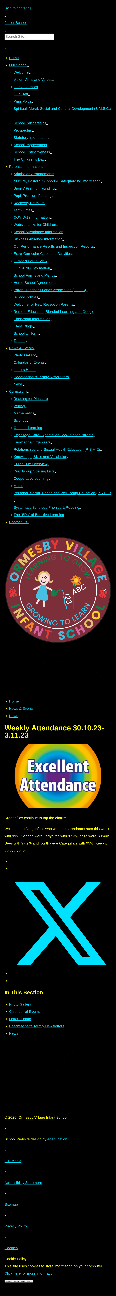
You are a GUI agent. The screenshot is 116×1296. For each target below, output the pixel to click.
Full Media (13, 1161)
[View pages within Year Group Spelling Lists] (55, 472)
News (13, 716)
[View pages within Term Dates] (33, 211)
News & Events (21, 708)
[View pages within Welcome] (29, 73)
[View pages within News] (23, 385)
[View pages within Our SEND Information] (51, 269)
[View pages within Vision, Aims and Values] (53, 80)
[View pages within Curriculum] (28, 392)
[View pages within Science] (27, 421)
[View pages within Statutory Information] (48, 138)
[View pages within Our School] (28, 66)
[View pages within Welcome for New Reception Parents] (74, 305)
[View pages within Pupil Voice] (32, 102)
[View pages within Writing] (26, 407)
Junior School (16, 23)
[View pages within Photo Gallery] (36, 356)
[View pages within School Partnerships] (47, 124)
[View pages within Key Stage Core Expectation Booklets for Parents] (94, 436)
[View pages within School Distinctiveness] (51, 153)
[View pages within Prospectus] (33, 131)
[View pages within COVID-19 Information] (51, 218)
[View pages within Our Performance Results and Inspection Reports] (94, 247)
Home (14, 701)
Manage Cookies (19, 1281)
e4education (57, 1139)
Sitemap (11, 1204)
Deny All (29, 1281)
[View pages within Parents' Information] (43, 167)
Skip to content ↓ (18, 8)
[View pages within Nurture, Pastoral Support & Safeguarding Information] (101, 182)
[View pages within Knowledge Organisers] (51, 443)
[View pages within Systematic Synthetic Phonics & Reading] (80, 508)
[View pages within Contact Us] (28, 523)
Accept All (8, 1281)
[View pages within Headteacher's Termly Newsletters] (70, 378)
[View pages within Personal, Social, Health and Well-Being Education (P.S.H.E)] (14, 501)
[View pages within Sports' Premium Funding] (56, 189)
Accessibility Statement (23, 1183)
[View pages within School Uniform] (39, 334)
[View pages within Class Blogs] (34, 327)
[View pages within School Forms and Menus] (56, 276)
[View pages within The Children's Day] (45, 160)
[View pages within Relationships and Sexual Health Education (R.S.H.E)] (101, 450)
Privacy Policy (16, 1226)
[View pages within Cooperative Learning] (49, 479)
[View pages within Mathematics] (35, 414)
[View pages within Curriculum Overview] (48, 465)
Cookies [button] (11, 1248)
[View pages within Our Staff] (29, 95)
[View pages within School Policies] (39, 298)
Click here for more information (30, 1273)
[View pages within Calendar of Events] (45, 363)
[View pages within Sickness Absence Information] (63, 240)
